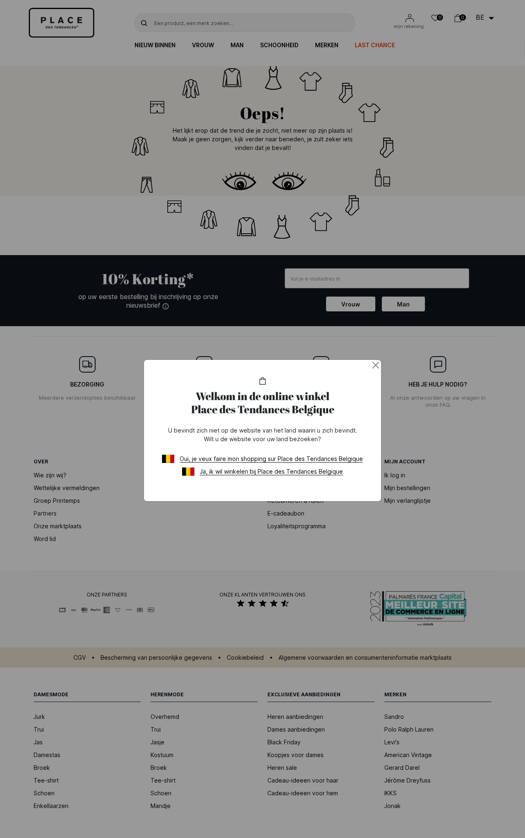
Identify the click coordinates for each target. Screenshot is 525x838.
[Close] (375, 365)
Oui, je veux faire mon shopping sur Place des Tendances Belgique (271, 458)
